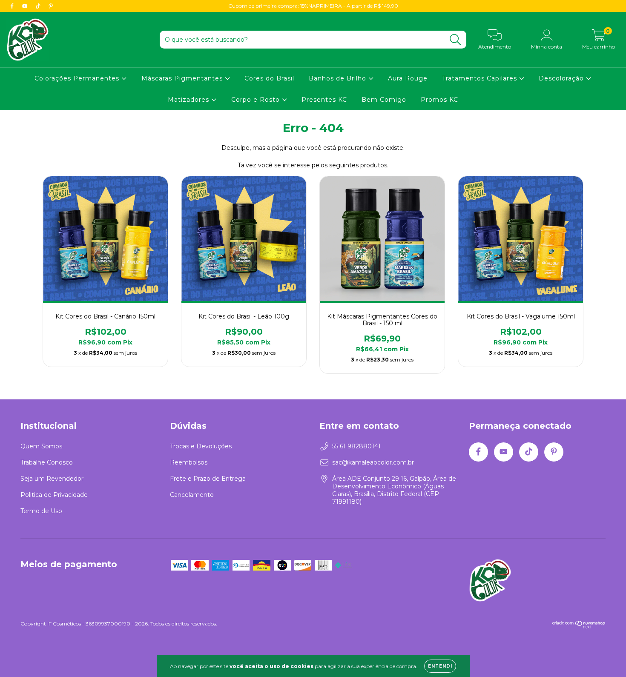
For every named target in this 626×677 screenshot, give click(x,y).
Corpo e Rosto (256, 99)
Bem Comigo (384, 99)
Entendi (440, 666)
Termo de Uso (41, 511)
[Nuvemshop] (579, 626)
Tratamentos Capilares (480, 78)
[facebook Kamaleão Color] (12, 6)
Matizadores (189, 99)
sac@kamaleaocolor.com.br (373, 462)
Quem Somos (41, 446)
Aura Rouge (408, 78)
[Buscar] (455, 40)
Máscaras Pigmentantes (183, 78)
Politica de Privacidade (54, 495)
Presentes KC (324, 99)
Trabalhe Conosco (46, 462)
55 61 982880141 (356, 446)
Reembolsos (188, 462)
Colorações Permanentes (77, 78)
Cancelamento (192, 495)
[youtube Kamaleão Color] (25, 6)
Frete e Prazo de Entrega (208, 478)
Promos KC (439, 99)
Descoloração (562, 78)
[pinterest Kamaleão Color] (50, 6)
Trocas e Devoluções (201, 446)
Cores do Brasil (269, 78)
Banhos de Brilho (338, 78)
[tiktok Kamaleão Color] (38, 6)
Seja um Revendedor (51, 478)
